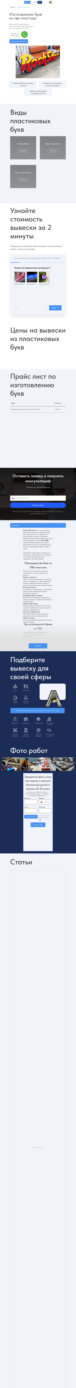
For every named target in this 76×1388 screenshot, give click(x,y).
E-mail (26, 807)
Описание (42, 807)
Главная (12, 7)
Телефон (41, 798)
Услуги (15, 690)
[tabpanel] (38, 589)
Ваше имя (27, 798)
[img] (24, 34)
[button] (18, 41)
